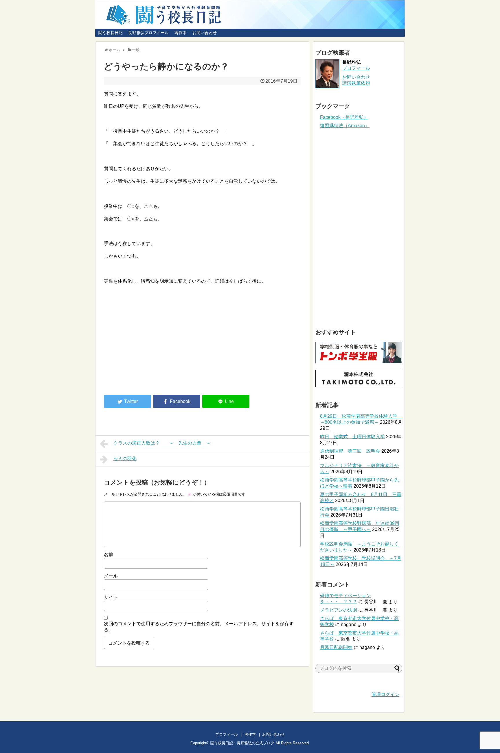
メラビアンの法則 (338, 610)
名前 (108, 554)
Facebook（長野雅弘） (344, 117)
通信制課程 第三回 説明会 (350, 451)
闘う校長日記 (110, 32)
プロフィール (356, 68)
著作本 (180, 32)
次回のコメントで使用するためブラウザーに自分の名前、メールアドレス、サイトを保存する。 (199, 626)
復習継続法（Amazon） (345, 125)
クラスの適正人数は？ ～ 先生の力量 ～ (162, 443)
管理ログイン (385, 694)
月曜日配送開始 (336, 647)
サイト (111, 597)
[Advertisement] (152, 342)
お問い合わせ (204, 32)
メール (111, 575)
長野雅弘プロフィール (148, 32)
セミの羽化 (125, 458)
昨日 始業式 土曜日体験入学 (352, 436)
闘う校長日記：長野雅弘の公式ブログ (242, 743)
